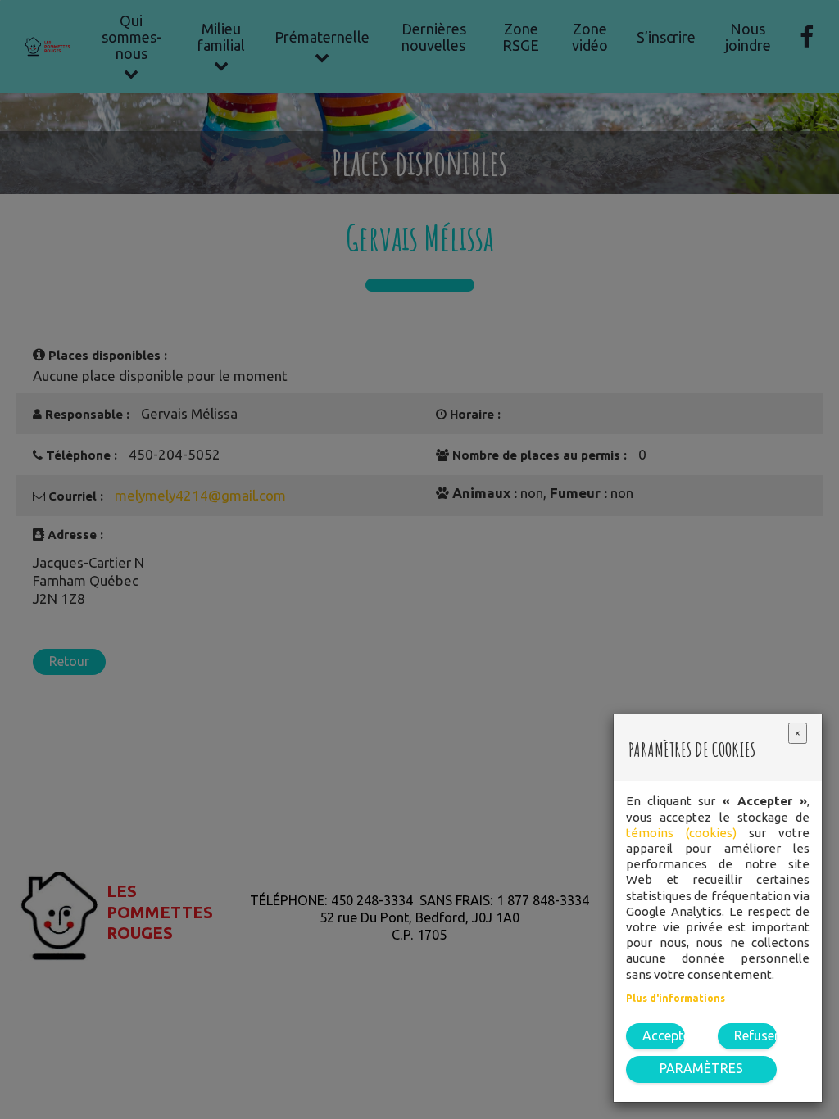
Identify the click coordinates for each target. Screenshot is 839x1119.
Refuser (755, 1035)
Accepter (663, 1035)
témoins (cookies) (681, 833)
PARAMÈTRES (701, 1068)
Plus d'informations (675, 998)
